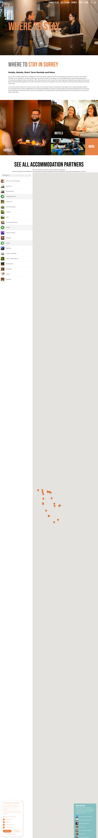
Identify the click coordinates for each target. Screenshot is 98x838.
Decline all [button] (17, 831)
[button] (12, 834)
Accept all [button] (7, 831)
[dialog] (12, 818)
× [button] (21, 801)
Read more (5, 813)
